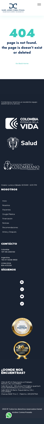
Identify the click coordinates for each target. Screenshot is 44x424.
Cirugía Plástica (8, 214)
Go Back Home (22, 63)
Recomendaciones (10, 227)
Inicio (4, 201)
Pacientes (6, 210)
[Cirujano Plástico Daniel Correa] (13, 7)
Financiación (7, 219)
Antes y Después (9, 232)
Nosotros (6, 205)
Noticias (5, 223)
